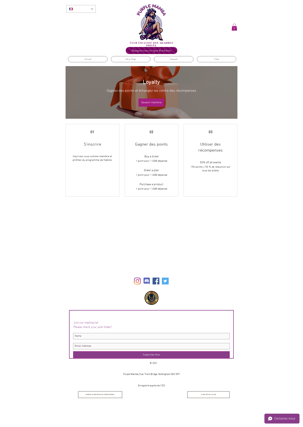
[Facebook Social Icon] (156, 281)
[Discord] (146, 281)
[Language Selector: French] (81, 9)
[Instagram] (137, 281)
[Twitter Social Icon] (165, 281)
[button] (234, 27)
